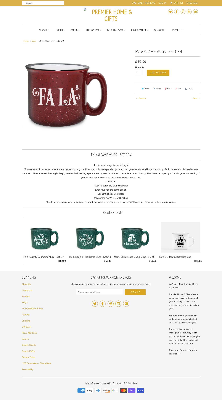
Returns (25, 314)
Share (158, 89)
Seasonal (176, 30)
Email (190, 89)
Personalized (92, 30)
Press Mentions (29, 333)
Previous (142, 98)
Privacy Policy (28, 357)
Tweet (147, 89)
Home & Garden (138, 30)
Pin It (169, 89)
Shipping (26, 321)
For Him (74, 30)
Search (25, 339)
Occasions (159, 30)
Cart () (178, 3)
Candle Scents (29, 345)
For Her (59, 30)
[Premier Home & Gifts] (111, 15)
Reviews (26, 296)
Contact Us (27, 290)
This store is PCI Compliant (125, 383)
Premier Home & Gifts (101, 383)
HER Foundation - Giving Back (36, 363)
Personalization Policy (32, 308)
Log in (162, 3)
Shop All (43, 30)
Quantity (139, 67)
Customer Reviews (143, 3)
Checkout (193, 3)
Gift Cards (27, 327)
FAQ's (25, 302)
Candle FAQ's (28, 351)
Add (179, 89)
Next (195, 98)
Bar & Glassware (115, 30)
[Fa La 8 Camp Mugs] (66, 92)
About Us (26, 284)
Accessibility (27, 369)
